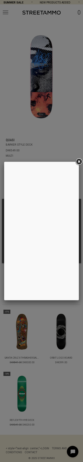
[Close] (79, 162)
